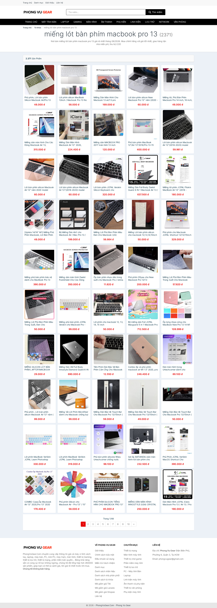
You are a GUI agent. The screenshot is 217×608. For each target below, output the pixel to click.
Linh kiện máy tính (132, 579)
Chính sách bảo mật (104, 554)
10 (128, 524)
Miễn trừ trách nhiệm (105, 563)
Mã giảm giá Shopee (105, 592)
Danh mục (38, 2)
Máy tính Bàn (49, 22)
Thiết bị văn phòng (133, 588)
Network (164, 22)
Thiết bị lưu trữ (131, 567)
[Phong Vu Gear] (37, 547)
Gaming (78, 22)
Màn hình (91, 22)
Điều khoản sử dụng (104, 559)
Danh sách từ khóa (104, 579)
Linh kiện (135, 22)
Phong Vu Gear (123, 605)
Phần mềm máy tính (133, 563)
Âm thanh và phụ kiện (134, 583)
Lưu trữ (150, 22)
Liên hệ (59, 2)
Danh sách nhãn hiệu (105, 571)
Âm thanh (106, 22)
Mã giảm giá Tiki (103, 583)
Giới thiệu (49, 2)
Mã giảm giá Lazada (105, 588)
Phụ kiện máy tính (132, 592)
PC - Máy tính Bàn (132, 571)
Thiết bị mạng (130, 550)
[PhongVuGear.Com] (38, 12)
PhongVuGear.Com (105, 605)
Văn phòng (180, 22)
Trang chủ (27, 2)
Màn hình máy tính (132, 554)
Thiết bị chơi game (133, 559)
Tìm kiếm (156, 12)
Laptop (65, 22)
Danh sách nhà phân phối (107, 575)
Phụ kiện (121, 22)
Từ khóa (37, 27)
